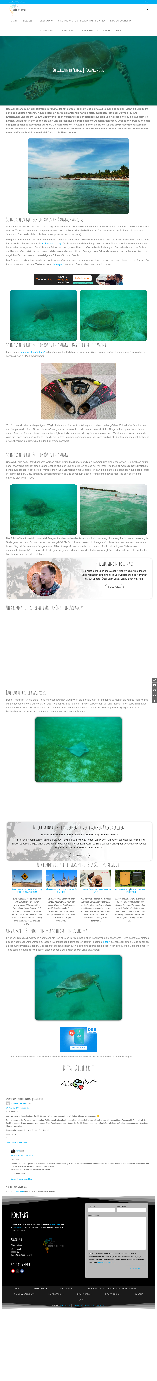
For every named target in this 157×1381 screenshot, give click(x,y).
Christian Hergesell (19, 1103)
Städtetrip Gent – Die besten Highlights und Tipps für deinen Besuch (61, 890)
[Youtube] (13, 1271)
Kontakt (107, 30)
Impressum (77, 1305)
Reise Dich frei (64, 1305)
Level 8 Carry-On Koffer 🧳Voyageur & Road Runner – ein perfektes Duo (130, 890)
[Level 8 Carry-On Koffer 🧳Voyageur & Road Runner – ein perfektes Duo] (130, 878)
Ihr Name (91, 1206)
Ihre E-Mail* (121, 1206)
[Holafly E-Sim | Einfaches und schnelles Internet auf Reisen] (95, 878)
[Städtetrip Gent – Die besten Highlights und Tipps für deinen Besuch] (61, 878)
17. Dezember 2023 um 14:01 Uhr (17, 1108)
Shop (146, 2)
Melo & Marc (46, 20)
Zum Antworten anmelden (16, 1142)
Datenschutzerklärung (106, 1262)
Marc (17, 1150)
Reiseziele (27, 20)
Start (14, 20)
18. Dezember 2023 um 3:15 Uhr (22, 1155)
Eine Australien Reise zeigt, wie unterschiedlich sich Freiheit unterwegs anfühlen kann (27, 890)
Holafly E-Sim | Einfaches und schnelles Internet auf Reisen (96, 890)
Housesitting (47, 30)
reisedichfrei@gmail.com (17, 2)
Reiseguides (67, 30)
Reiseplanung (88, 30)
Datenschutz (89, 1305)
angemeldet (19, 1191)
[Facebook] (22, 1271)
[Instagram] (17, 1271)
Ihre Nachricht (93, 1215)
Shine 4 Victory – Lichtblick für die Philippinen (81, 20)
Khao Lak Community (120, 20)
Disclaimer (100, 1305)
